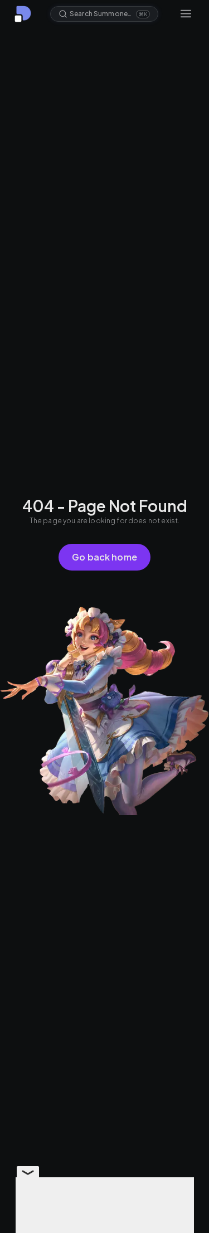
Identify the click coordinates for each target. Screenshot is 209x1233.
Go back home (104, 557)
